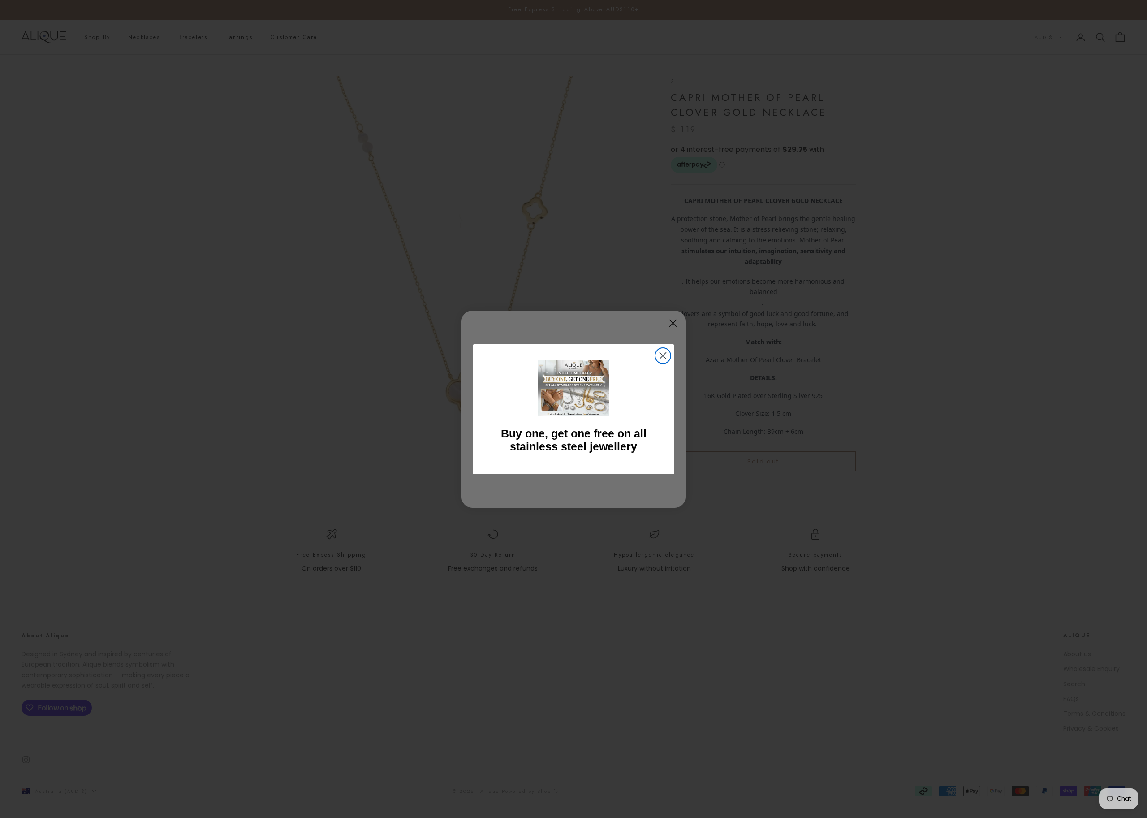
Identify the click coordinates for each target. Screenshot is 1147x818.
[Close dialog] (663, 356)
